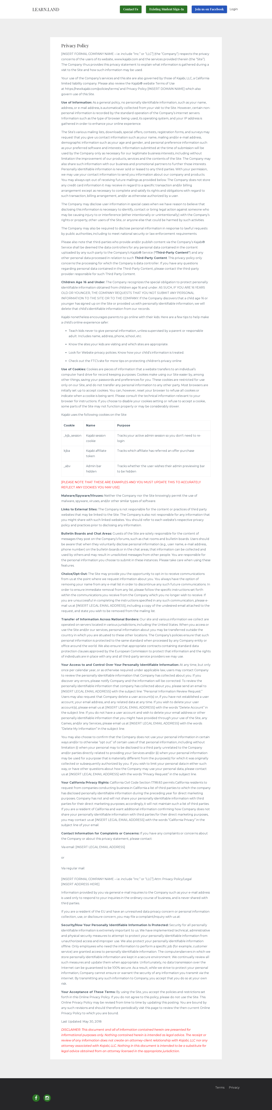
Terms (219, 1087)
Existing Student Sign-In (166, 9)
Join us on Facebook (209, 9)
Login (234, 9)
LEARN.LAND (45, 9)
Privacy (234, 1087)
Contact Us (130, 9)
